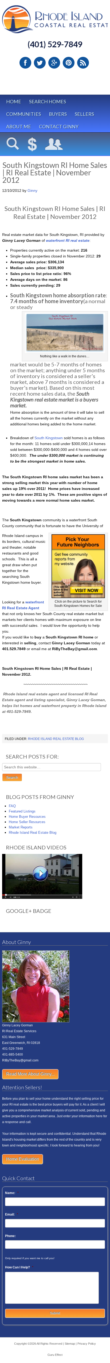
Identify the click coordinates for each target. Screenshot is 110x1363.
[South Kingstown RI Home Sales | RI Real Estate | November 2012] (78, 597)
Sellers (84, 114)
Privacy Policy (86, 1343)
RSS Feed (83, 63)
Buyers (58, 114)
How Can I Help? (19, 1267)
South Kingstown (48, 438)
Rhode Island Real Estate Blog (56, 739)
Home (13, 101)
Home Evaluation (22, 1159)
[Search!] (12, 144)
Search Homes (47, 101)
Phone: (10, 1236)
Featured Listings (22, 811)
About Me (18, 126)
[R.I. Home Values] (32, 144)
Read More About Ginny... (30, 1074)
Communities (23, 114)
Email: (11, 1214)
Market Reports (21, 827)
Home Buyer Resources (27, 817)
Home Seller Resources (27, 822)
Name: (12, 1193)
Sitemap (70, 1343)
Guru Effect (55, 1354)
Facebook (25, 63)
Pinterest (68, 63)
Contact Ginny (58, 126)
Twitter (40, 63)
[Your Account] (54, 144)
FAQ (12, 806)
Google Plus (54, 63)
